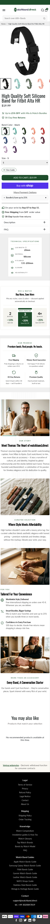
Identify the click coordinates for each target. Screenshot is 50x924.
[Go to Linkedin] (30, 920)
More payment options (25, 192)
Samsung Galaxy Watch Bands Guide (25, 866)
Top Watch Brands (25, 842)
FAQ (25, 850)
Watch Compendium (25, 831)
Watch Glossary (25, 839)
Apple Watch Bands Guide (25, 862)
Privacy (25, 789)
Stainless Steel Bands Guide (25, 885)
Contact (25, 800)
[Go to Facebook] (16, 920)
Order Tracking (25, 819)
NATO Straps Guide (25, 881)
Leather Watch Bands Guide (25, 877)
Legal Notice (25, 796)
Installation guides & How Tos (25, 835)
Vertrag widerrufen (11, 765)
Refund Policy (25, 792)
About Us (25, 804)
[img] (26, 247)
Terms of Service (25, 785)
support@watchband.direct (25, 900)
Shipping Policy (25, 815)
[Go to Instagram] (20, 920)
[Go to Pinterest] (34, 920)
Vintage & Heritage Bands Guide (25, 889)
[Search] (44, 18)
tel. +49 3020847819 (25, 904)
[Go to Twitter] (25, 920)
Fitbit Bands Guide (25, 869)
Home (3, 24)
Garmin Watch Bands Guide (25, 873)
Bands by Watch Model (25, 846)
